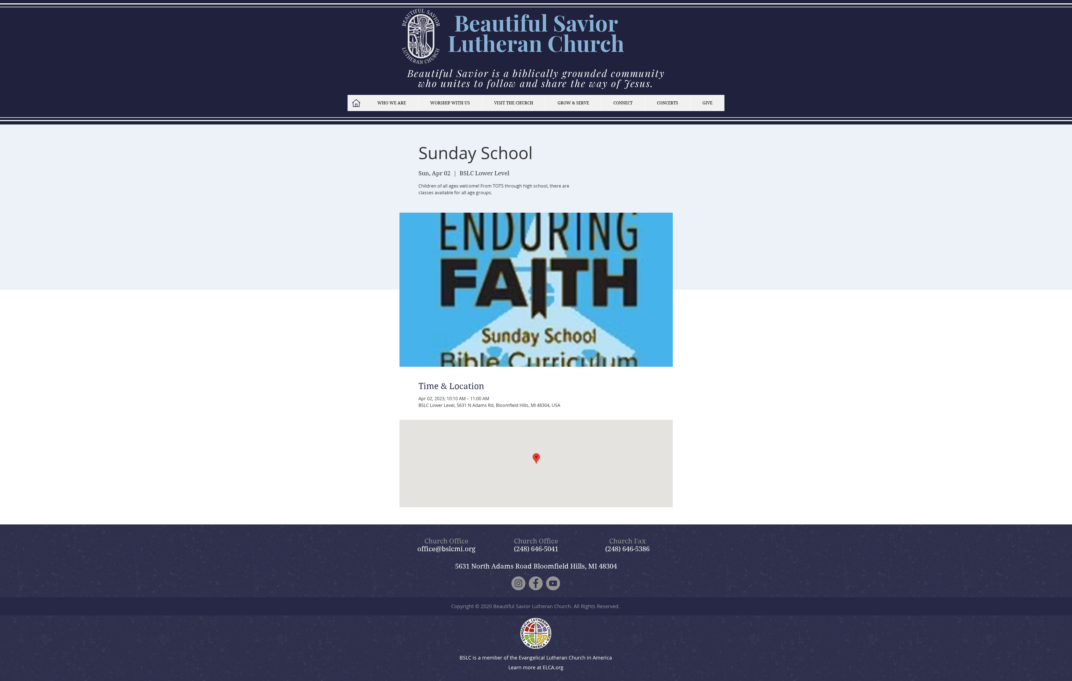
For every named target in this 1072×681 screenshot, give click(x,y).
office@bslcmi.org (446, 549)
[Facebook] (536, 583)
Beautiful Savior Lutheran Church (532, 606)
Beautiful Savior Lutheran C (533, 32)
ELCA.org (553, 667)
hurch (593, 42)
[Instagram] (518, 583)
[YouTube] (553, 583)
